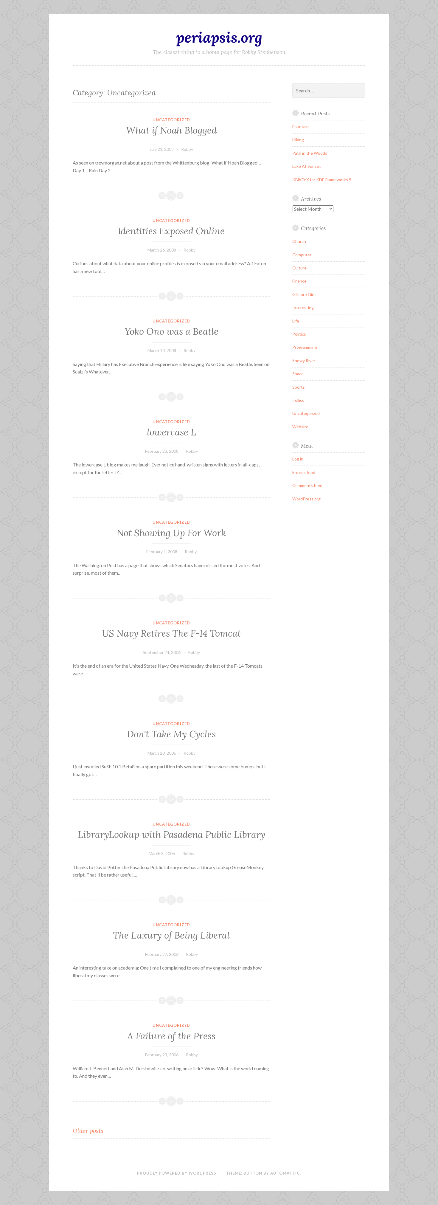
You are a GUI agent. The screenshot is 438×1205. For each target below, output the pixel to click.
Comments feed (307, 485)
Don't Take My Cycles (171, 734)
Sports (298, 387)
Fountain (300, 126)
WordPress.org (306, 498)
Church (299, 241)
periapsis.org (219, 37)
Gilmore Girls (304, 294)
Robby (187, 149)
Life (295, 320)
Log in (297, 458)
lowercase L (171, 432)
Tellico (298, 400)
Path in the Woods (309, 153)
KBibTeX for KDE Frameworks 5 (321, 179)
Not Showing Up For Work (171, 533)
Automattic (285, 1173)
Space (298, 373)
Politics (299, 333)
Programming (304, 347)
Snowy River (303, 360)
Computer (301, 254)
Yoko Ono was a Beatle (171, 331)
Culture (299, 267)
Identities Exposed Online (171, 231)
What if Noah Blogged (171, 130)
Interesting (303, 307)
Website (300, 426)
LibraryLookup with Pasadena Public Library (171, 834)
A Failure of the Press (171, 1036)
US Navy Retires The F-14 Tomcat (171, 633)
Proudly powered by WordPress (176, 1173)
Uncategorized (171, 119)
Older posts (88, 1130)
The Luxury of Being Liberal (171, 935)
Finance (299, 280)
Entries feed (303, 472)
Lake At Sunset (306, 166)
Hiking (298, 139)
